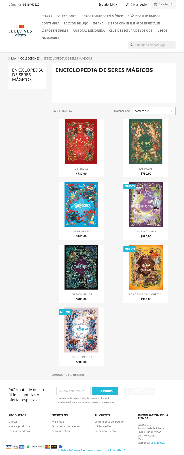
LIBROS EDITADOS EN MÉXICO (102, 16)
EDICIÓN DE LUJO (76, 23)
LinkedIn (151, 391)
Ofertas (12, 421)
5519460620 (31, 4)
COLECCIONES (66, 16)
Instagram (143, 391)
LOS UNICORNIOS (81, 357)
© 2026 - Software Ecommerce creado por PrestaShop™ (92, 450)
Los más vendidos (19, 431)
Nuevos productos (19, 426)
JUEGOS (162, 31)
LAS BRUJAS (81, 168)
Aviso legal (58, 421)
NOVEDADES (50, 38)
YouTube (135, 391)
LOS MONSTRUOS (81, 294)
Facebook (127, 391)
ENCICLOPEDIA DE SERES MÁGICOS (27, 74)
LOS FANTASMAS (146, 231)
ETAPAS (47, 16)
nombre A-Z (154, 111)
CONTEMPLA (50, 23)
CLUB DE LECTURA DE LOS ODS (130, 31)
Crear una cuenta (105, 431)
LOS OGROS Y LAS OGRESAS (146, 294)
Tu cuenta (103, 415)
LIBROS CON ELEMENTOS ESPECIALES (134, 23)
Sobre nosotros (61, 431)
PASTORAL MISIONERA (88, 31)
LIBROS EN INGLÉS (55, 31)
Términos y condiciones (66, 426)
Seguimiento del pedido (109, 421)
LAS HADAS (146, 168)
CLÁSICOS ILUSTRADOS (144, 16)
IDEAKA (98, 23)
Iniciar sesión (103, 426)
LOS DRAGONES (81, 231)
